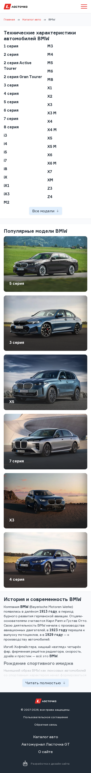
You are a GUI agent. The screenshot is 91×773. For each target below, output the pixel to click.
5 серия (16, 283)
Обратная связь (45, 724)
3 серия (16, 342)
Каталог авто (31, 19)
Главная (9, 19)
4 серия (16, 579)
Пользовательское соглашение (45, 717)
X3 (11, 520)
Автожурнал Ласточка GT (45, 744)
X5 (11, 401)
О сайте (45, 751)
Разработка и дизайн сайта (50, 763)
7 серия (16, 461)
